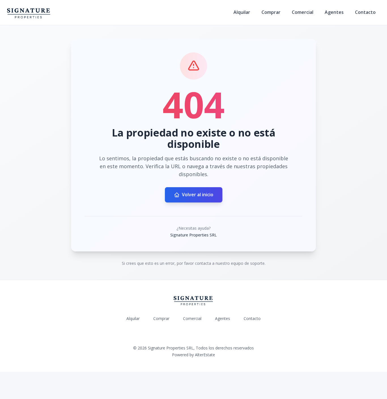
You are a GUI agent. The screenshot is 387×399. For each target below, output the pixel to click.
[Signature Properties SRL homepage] (29, 12)
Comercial (302, 12)
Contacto (365, 12)
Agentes (334, 12)
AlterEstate (205, 354)
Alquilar (241, 12)
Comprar (270, 12)
